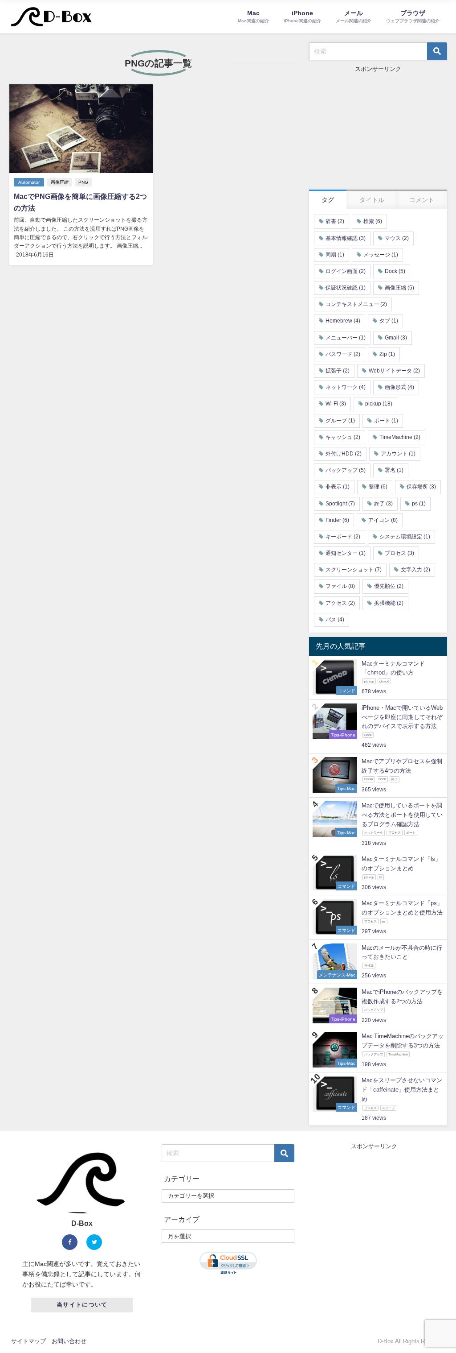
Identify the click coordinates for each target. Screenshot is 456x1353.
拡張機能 (388, 603)
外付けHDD (344, 453)
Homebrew (343, 320)
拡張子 (338, 370)
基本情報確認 (346, 238)
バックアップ (346, 470)
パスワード (343, 354)
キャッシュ (343, 437)
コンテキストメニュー (356, 304)
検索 (372, 221)
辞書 (335, 221)
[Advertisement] (378, 129)
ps (419, 503)
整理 (378, 486)
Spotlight (340, 503)
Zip (387, 354)
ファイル (340, 586)
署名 (394, 470)
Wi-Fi (336, 403)
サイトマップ (28, 1341)
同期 (335, 254)
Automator (29, 182)
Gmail (396, 337)
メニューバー (346, 337)
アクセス (340, 603)
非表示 (338, 486)
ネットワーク (346, 387)
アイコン (383, 520)
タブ (388, 320)
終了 (383, 503)
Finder (337, 520)
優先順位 (388, 586)
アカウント (398, 453)
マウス (397, 238)
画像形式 (399, 387)
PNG (83, 182)
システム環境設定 (404, 536)
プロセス (399, 553)
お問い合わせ (69, 1341)
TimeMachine (399, 437)
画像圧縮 (60, 182)
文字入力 (415, 569)
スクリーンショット (354, 569)
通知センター (346, 553)
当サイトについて (82, 1304)
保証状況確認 (346, 287)
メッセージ (380, 254)
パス (335, 619)
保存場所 (421, 486)
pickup (378, 403)
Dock (395, 271)
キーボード (343, 536)
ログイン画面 (346, 271)
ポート (386, 420)
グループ (340, 420)
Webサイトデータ (394, 370)
